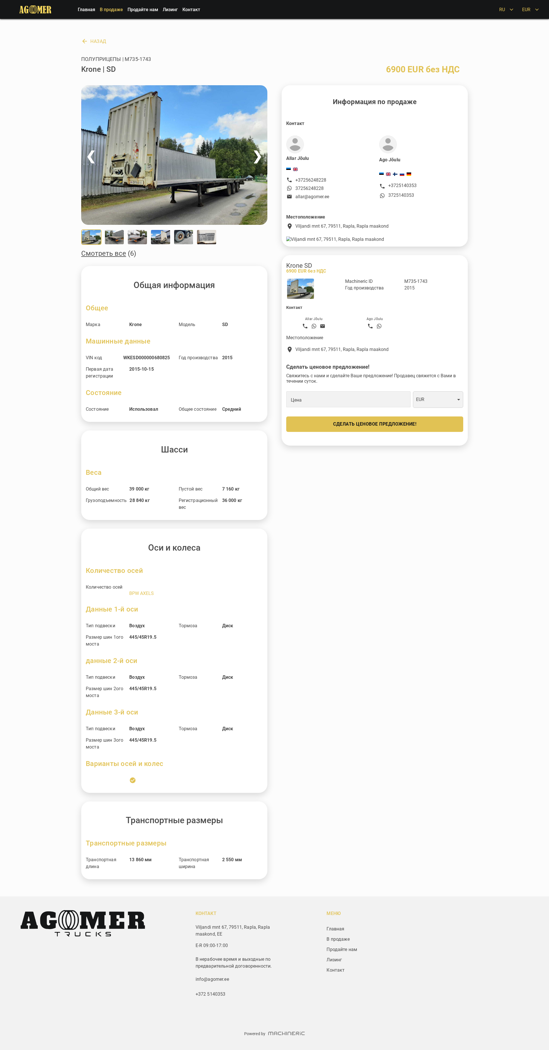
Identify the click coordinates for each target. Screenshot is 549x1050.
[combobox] (438, 400)
